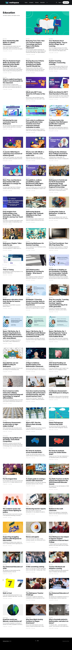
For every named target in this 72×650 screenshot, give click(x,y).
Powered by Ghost (66, 641)
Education (42, 2)
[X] (35, 640)
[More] (47, 2)
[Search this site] (56, 2)
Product (37, 2)
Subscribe (66, 2)
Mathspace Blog (5, 641)
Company (31, 2)
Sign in (60, 2)
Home (26, 2)
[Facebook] (37, 640)
